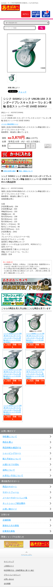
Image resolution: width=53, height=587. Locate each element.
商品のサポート (10, 487)
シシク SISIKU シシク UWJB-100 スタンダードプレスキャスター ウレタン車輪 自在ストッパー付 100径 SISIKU (12, 410)
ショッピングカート (12, 453)
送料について (9, 470)
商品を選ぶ (8, 442)
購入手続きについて (12, 459)
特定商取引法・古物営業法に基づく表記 (19, 570)
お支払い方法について (13, 475)
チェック (22, 92)
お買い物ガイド (10, 509)
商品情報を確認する (12, 448)
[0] (46, 16)
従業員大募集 (9, 531)
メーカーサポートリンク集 (15, 498)
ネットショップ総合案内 (14, 503)
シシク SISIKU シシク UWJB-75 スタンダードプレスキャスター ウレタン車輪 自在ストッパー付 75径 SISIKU (35, 374)
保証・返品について (26, 171)
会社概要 (7, 584)
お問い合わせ (9, 579)
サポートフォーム (11, 492)
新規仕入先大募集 (11, 525)
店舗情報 (7, 520)
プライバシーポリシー (12, 575)
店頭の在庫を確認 (9, 171)
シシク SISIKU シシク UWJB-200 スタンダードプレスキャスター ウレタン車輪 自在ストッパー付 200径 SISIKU (12, 338)
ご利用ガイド (9, 566)
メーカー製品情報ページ (9, 124)
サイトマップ (9, 562)
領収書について (10, 436)
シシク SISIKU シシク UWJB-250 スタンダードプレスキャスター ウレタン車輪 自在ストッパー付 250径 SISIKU (12, 374)
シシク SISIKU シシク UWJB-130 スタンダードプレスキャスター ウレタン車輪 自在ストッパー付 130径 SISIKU (35, 338)
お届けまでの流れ (11, 464)
